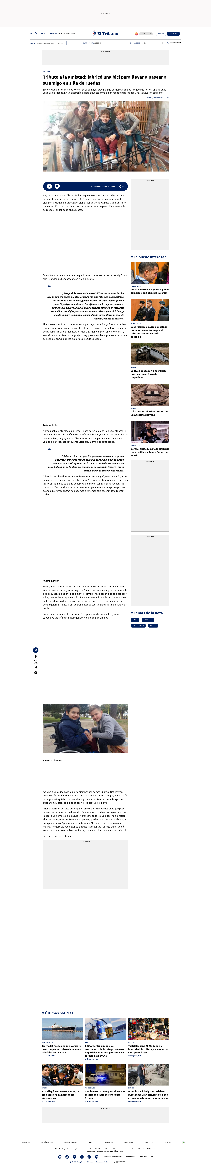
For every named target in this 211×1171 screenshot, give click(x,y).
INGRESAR (161, 33)
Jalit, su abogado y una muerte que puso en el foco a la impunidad (148, 374)
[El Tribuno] (105, 33)
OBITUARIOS (109, 1142)
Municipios (133, 1088)
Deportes (135, 445)
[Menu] (31, 33)
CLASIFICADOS (128, 1142)
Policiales (136, 286)
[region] (105, 58)
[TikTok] (67, 1157)
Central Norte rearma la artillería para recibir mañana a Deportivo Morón (150, 452)
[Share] (35, 650)
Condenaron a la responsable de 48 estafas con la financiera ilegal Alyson (105, 1095)
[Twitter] (74, 1157)
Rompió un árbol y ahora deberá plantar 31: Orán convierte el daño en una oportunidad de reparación (148, 1095)
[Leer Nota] (49, 186)
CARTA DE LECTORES (70, 1142)
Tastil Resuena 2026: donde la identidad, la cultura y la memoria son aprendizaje (148, 1049)
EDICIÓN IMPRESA (47, 1142)
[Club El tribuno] (186, 1142)
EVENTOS (168, 1142)
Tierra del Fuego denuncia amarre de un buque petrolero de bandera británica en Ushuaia (61, 1049)
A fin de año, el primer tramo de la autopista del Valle (149, 413)
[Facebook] (82, 1157)
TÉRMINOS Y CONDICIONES (113, 1157)
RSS (151, 1157)
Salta (133, 367)
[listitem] (44, 33)
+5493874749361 (175, 43)
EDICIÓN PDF (149, 1142)
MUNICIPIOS (26, 1142)
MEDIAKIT (143, 1157)
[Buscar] (36, 33)
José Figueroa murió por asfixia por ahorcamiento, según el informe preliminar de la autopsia (149, 331)
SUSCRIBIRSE (173, 33)
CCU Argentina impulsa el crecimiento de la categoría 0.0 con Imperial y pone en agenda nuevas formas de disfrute (105, 1050)
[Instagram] (96, 1157)
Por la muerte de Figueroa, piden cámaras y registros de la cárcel (150, 291)
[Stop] (57, 186)
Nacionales (48, 72)
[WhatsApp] (89, 1157)
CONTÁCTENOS (131, 1157)
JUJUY (91, 1142)
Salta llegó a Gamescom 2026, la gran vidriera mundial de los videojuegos (60, 1095)
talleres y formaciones (56, 43)
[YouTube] (60, 1157)
